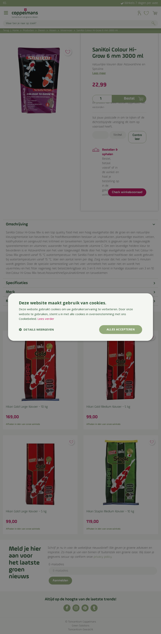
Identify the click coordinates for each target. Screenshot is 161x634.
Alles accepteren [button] (121, 329)
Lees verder (46, 319)
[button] (36, 329)
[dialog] (80, 317)
